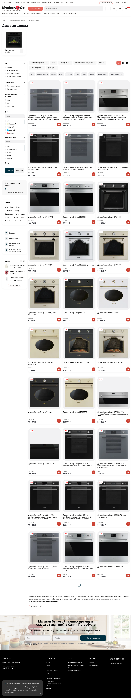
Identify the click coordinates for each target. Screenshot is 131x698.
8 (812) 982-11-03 (121, 2)
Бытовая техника (13, 73)
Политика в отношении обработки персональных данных (54, 686)
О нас (4, 2)
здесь (11, 692)
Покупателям (46, 2)
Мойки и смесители (51, 13)
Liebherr (16, 217)
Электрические (116, 74)
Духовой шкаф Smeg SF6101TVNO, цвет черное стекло (112, 168)
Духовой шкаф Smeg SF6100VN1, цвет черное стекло (43, 168)
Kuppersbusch (42, 74)
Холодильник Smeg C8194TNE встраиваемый (24, 277)
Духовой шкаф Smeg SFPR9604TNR (41, 464)
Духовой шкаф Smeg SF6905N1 (109, 217)
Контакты (69, 2)
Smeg (53, 74)
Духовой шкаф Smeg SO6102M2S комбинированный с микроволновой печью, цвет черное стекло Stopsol (77, 517)
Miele (22, 217)
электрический (12, 70)
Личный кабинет (94, 665)
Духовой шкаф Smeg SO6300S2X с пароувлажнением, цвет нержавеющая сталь (78, 568)
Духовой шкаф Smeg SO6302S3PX (110, 567)
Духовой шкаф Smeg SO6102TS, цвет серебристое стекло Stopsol (42, 568)
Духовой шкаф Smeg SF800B (108, 313)
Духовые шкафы (11, 189)
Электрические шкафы (14, 192)
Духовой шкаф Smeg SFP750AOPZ (76, 362)
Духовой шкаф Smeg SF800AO (74, 313)
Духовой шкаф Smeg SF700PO (109, 265)
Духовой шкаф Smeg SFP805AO (40, 412)
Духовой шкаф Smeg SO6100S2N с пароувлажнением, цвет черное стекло (77, 464)
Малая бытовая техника (10, 13)
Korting (69, 74)
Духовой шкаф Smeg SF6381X (74, 217)
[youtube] (12, 668)
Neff (32, 74)
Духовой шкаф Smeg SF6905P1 (40, 265)
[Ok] (8, 668)
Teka (84, 74)
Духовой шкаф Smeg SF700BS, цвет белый (79, 265)
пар (8, 100)
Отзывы (56, 2)
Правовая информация (53, 678)
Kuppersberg (102, 74)
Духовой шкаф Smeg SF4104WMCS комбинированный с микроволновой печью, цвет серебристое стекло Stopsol (43, 117)
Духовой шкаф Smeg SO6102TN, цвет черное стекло (111, 516)
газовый (10, 67)
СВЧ (8, 103)
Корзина (91, 662)
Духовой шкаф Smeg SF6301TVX (40, 217)
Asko (61, 74)
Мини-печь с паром (14, 77)
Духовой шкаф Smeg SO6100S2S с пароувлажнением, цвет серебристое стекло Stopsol (111, 465)
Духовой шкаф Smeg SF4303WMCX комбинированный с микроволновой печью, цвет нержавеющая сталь (111, 117)
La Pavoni (8, 217)
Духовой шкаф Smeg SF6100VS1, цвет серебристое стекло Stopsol (77, 168)
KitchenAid (8, 211)
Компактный (12, 89)
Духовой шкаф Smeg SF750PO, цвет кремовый (42, 314)
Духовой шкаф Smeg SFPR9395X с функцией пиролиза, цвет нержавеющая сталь (112, 414)
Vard (77, 74)
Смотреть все (13, 285)
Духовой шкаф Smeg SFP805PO (75, 412)
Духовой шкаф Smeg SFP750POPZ (110, 362)
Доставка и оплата (33, 2)
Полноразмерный (13, 86)
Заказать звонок (93, 638)
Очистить (19, 170)
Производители (20, 2)
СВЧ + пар (10, 106)
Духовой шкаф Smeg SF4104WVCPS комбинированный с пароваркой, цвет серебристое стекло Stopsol (77, 117)
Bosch (92, 74)
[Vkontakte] (4, 668)
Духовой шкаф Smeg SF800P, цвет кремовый (41, 363)
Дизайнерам (50, 681)
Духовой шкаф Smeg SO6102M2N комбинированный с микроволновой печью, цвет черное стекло (42, 517)
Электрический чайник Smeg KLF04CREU (22, 265)
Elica (18, 207)
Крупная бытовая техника (32, 13)
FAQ (62, 2)
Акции (10, 2)
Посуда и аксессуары (69, 13)
